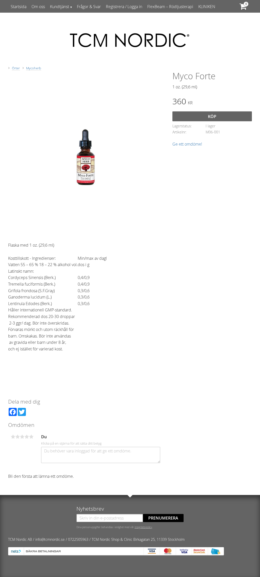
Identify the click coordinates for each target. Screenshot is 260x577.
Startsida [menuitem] (18, 6)
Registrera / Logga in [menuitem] (124, 6)
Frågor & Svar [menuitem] (89, 6)
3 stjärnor (22, 436)
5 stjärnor (31, 436)
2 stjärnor (17, 436)
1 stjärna (13, 436)
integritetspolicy (143, 527)
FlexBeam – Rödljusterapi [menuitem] (170, 6)
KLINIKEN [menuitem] (206, 6)
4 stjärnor (26, 436)
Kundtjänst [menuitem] (59, 6)
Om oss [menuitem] (38, 6)
